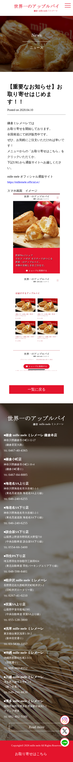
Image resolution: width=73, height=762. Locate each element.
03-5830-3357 (18, 644)
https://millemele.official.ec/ (23, 182)
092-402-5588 (18, 716)
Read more (36, 727)
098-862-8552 (18, 668)
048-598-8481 (18, 571)
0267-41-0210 (18, 595)
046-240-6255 (18, 499)
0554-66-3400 (18, 547)
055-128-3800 (18, 620)
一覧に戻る (36, 389)
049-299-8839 (18, 692)
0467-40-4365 (18, 450)
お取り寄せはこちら (31, 754)
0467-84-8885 (18, 475)
